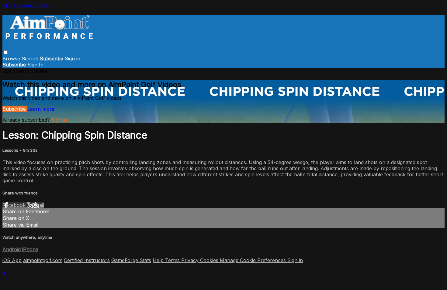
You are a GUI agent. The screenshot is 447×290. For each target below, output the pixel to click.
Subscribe (14, 109)
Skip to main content (26, 5)
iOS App (12, 260)
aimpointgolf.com (42, 260)
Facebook (14, 205)
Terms (173, 260)
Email (38, 205)
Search (31, 59)
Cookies (210, 260)
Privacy (190, 260)
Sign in (72, 59)
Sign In (35, 65)
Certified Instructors (87, 260)
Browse (12, 59)
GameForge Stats (131, 260)
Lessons (10, 150)
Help (159, 260)
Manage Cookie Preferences (253, 260)
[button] (6, 52)
